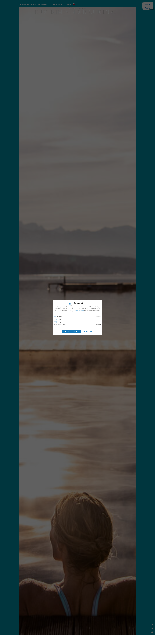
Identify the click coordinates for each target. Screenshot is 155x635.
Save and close (87, 331)
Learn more (97, 316)
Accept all (66, 331)
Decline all (76, 331)
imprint (80, 312)
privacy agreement (79, 310)
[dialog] (77, 317)
